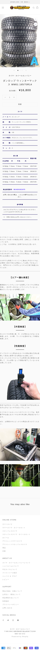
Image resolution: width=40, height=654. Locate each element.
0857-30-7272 (20, 634)
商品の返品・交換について (12, 591)
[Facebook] (3, 620)
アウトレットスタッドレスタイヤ (14, 544)
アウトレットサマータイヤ (12, 541)
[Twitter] (8, 620)
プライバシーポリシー (10, 604)
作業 (4, 551)
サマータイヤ (7, 524)
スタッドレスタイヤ (9, 531)
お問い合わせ (7, 608)
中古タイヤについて (9, 569)
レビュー (5, 579)
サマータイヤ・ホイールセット (13, 527)
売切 (20, 104)
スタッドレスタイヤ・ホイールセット (16, 534)
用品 (4, 548)
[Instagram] (13, 620)
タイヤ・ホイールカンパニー (20, 629)
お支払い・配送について (11, 594)
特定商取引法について (10, 598)
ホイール (5, 537)
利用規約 (5, 601)
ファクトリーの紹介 (9, 573)
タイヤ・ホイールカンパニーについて (16, 562)
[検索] (34, 7)
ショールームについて (10, 566)
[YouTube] (18, 620)
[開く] (3, 7)
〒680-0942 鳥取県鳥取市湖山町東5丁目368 (20, 631)
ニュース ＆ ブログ (9, 576)
